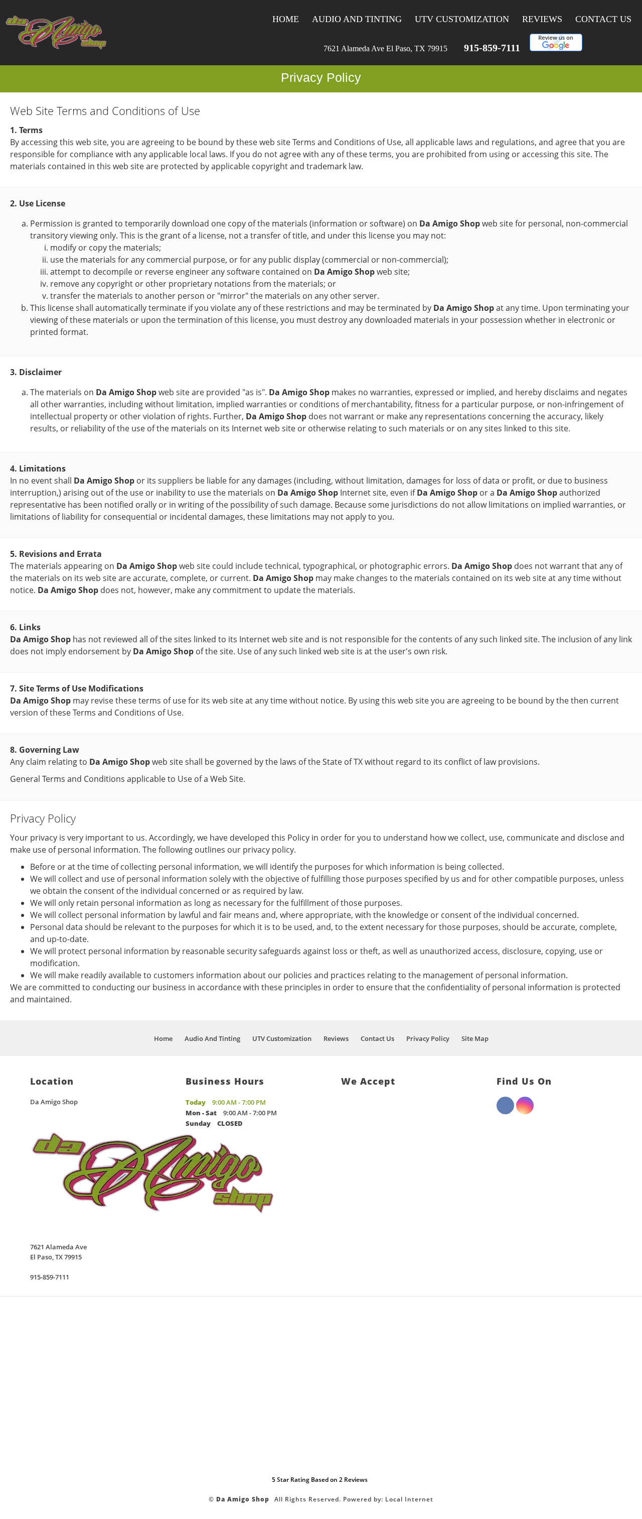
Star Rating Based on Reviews (320, 1479)
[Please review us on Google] (556, 48)
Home (285, 19)
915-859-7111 (492, 47)
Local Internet (409, 1499)
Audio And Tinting (357, 19)
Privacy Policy (427, 1038)
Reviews (542, 19)
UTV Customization (462, 19)
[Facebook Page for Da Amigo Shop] (505, 1111)
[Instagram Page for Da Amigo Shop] (525, 1111)
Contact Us (603, 19)
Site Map (475, 1038)
